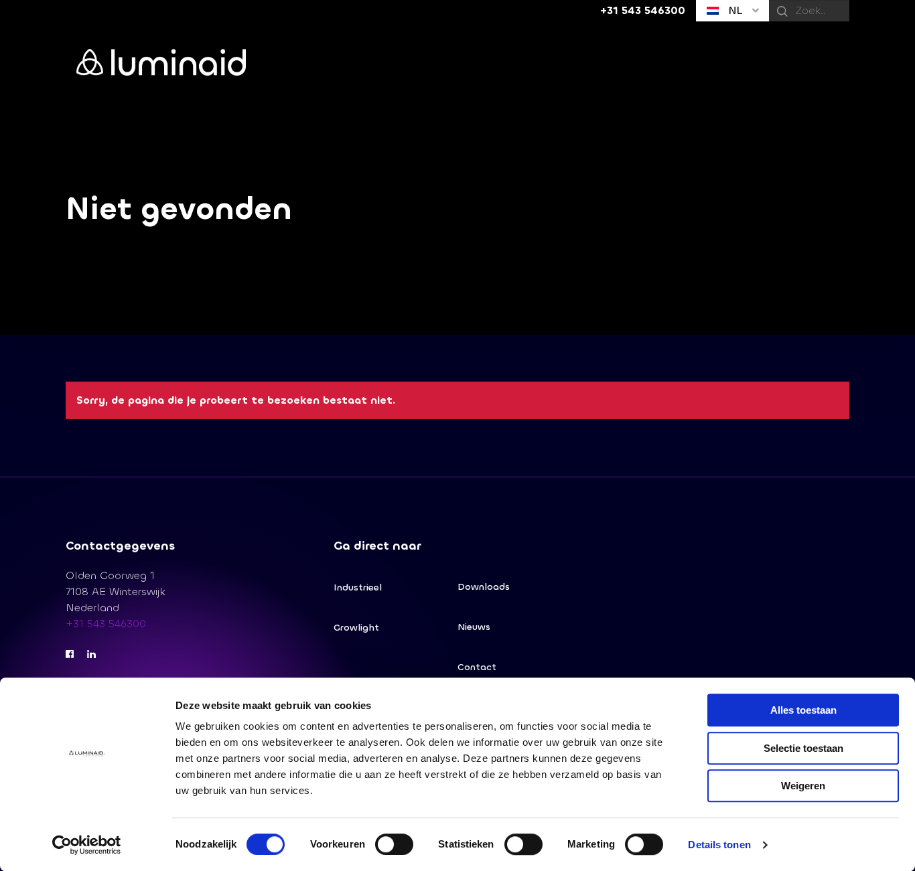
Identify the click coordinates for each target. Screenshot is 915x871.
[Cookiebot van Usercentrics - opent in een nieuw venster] (86, 845)
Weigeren (803, 785)
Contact (477, 667)
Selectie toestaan (803, 748)
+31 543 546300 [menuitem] (642, 10)
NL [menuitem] (733, 10)
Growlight (356, 627)
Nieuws (474, 627)
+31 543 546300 (106, 624)
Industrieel (358, 587)
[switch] (394, 844)
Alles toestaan (803, 710)
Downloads (484, 586)
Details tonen (719, 844)
